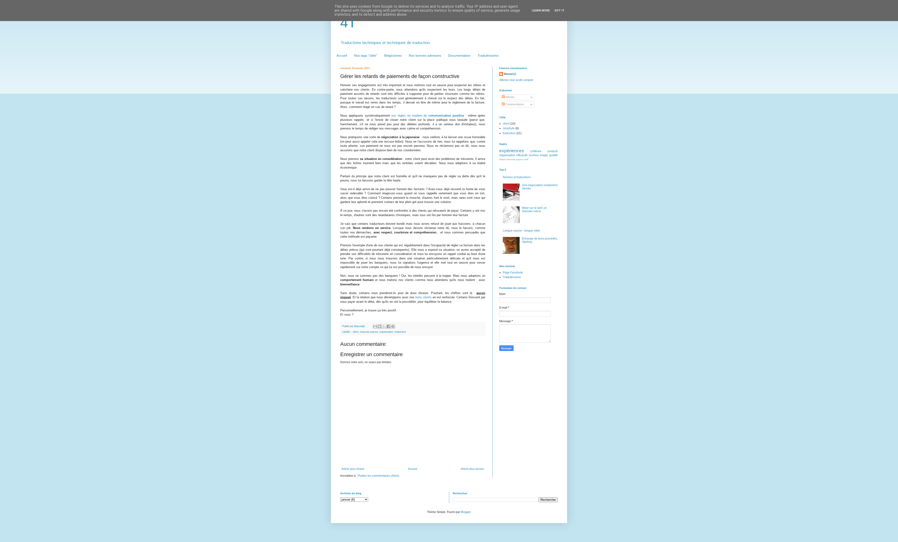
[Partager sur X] (384, 326)
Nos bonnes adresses (425, 55)
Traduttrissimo (488, 55)
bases (502, 159)
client (355, 331)
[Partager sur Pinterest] (393, 326)
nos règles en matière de (427, 115)
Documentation (459, 55)
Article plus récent (352, 469)
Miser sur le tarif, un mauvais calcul (534, 209)
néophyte (509, 128)
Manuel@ (510, 74)
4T (348, 22)
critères (535, 151)
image (544, 155)
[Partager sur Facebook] (388, 326)
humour (534, 155)
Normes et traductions (517, 177)
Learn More (541, 10)
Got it (559, 10)
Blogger (466, 512)
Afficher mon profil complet (516, 80)
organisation (386, 331)
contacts (552, 151)
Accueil (342, 55)
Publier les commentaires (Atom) (378, 475)
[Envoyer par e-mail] (375, 326)
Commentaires (514, 104)
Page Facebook (513, 272)
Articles (509, 97)
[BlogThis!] (379, 326)
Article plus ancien (472, 469)
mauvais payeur (369, 331)
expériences (511, 150)
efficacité (522, 155)
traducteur (400, 331)
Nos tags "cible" (365, 55)
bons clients (423, 297)
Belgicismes (393, 55)
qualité (553, 155)
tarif (526, 159)
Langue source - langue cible (521, 230)
